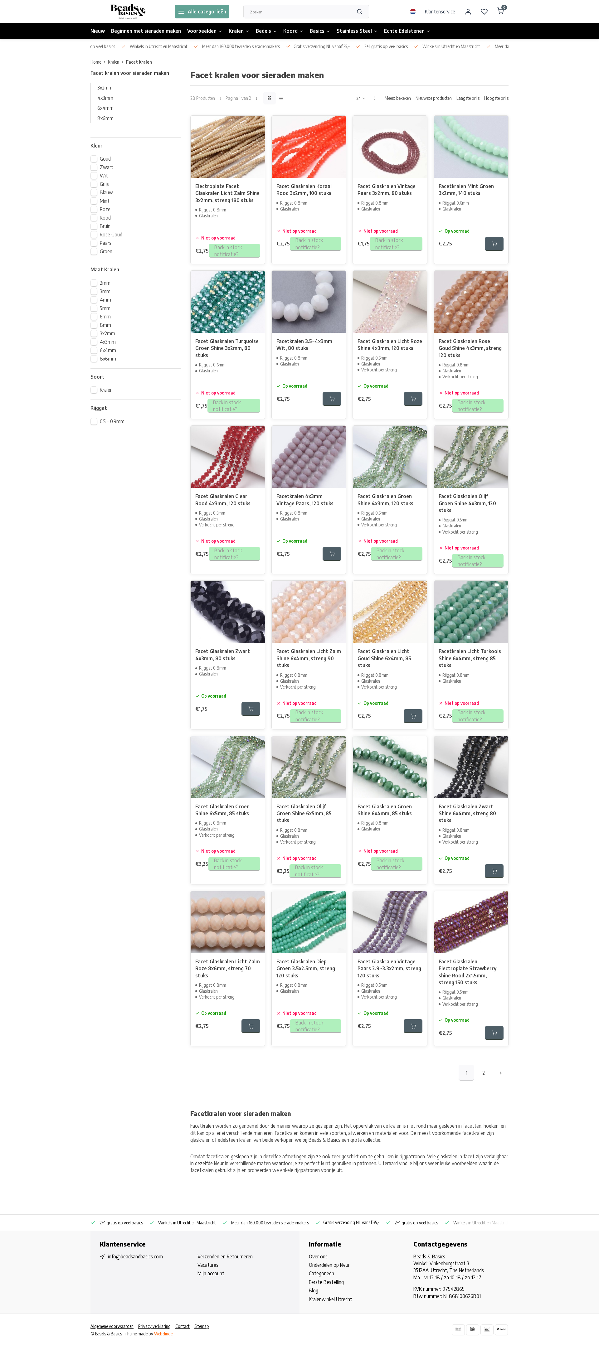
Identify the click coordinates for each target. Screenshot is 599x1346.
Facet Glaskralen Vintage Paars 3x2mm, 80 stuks (387, 189)
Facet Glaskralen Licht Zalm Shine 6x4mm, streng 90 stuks (308, 658)
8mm (105, 325)
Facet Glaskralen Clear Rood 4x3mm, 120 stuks (223, 499)
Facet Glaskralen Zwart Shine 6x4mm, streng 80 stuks (467, 813)
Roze (105, 209)
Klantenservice (440, 11)
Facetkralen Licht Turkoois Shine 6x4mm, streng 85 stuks (470, 658)
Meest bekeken (398, 98)
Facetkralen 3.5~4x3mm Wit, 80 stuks (304, 344)
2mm (105, 283)
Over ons (318, 1256)
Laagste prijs (468, 98)
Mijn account (210, 1273)
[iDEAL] (472, 1329)
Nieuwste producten (434, 98)
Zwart (106, 167)
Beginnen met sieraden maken (146, 31)
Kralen (236, 31)
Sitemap (201, 1326)
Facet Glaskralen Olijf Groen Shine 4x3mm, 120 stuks (467, 503)
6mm (105, 316)
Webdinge (163, 1333)
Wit (104, 175)
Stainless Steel (354, 31)
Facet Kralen (139, 62)
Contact (182, 1326)
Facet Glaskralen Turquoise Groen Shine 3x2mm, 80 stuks (227, 348)
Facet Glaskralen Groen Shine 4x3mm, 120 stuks (385, 499)
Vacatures (207, 1265)
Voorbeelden (202, 31)
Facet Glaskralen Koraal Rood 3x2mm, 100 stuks (304, 189)
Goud (105, 159)
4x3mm (105, 98)
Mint (105, 201)
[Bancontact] (487, 1329)
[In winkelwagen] (494, 244)
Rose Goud (111, 234)
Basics (317, 31)
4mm (105, 300)
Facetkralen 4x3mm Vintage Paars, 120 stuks (305, 499)
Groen (106, 251)
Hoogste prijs (496, 98)
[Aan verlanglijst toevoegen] (255, 125)
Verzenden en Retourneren (225, 1256)
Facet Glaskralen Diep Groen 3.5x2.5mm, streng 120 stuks (305, 968)
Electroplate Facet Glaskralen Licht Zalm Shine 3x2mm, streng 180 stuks (227, 193)
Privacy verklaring (154, 1326)
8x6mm (105, 118)
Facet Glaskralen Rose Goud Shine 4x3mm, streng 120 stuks (470, 348)
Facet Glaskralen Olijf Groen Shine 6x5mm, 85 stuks (304, 813)
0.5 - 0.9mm (112, 421)
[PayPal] (501, 1329)
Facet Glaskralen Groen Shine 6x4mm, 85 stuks (385, 809)
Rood (105, 218)
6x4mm (105, 108)
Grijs (104, 184)
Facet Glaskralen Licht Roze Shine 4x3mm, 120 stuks (390, 344)
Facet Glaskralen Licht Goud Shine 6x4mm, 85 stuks (384, 658)
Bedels (263, 31)
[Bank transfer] (458, 1329)
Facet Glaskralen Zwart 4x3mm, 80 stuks (222, 654)
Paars (105, 243)
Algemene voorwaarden (112, 1326)
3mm (105, 291)
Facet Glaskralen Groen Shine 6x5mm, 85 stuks (222, 809)
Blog (313, 1290)
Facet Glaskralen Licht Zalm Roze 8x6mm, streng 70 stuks (227, 968)
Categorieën (321, 1273)
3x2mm (105, 88)
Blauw (106, 192)
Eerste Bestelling (326, 1282)
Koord (290, 31)
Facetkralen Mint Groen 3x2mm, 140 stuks (466, 189)
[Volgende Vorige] (501, 1073)
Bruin (105, 226)
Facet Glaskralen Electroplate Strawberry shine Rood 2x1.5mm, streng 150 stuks (467, 971)
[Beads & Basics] (127, 11)
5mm (105, 308)
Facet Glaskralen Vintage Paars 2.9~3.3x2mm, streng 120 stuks (389, 968)
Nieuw (97, 31)
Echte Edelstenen (404, 31)
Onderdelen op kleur (329, 1265)
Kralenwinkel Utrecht (330, 1299)
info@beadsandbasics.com (135, 1256)
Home (95, 62)
